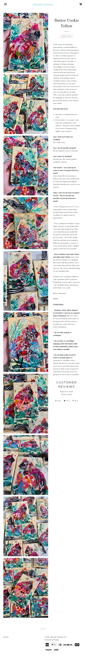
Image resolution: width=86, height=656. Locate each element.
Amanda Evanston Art (58, 637)
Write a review (66, 394)
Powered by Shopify (52, 640)
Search (5, 637)
